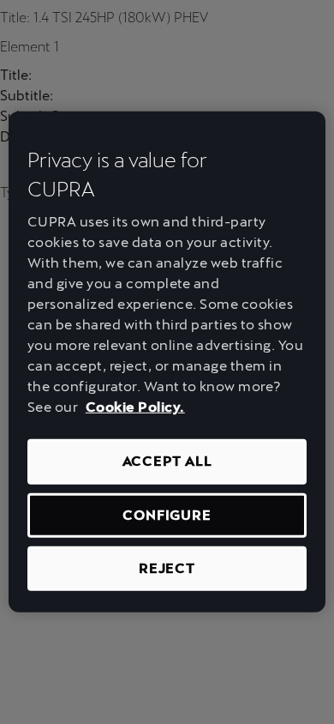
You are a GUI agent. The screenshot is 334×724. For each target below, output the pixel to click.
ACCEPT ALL (167, 461)
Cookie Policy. (135, 407)
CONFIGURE (166, 514)
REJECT (167, 568)
